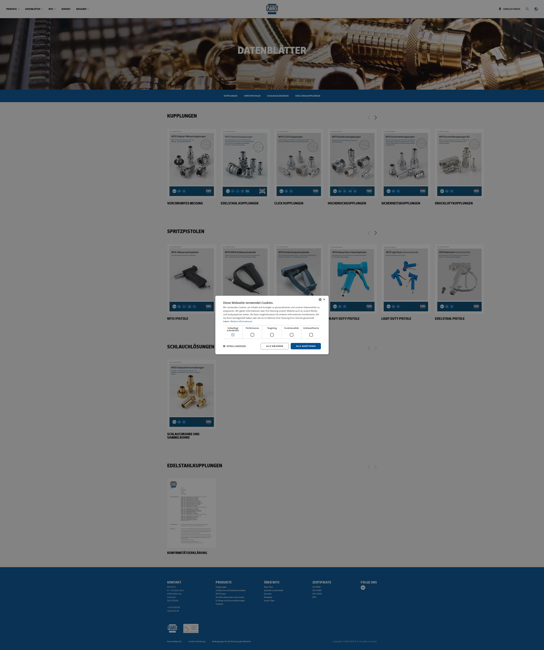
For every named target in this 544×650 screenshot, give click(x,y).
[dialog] (272, 325)
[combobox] (320, 299)
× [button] (324, 299)
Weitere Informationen (241, 321)
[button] (234, 346)
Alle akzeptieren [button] (305, 346)
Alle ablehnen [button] (274, 346)
